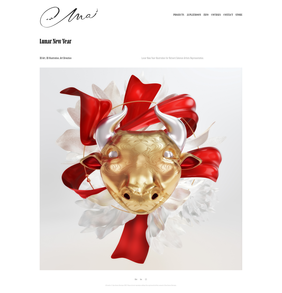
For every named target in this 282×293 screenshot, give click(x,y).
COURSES (216, 15)
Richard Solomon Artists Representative (186, 58)
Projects (178, 15)
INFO (206, 15)
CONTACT (228, 15)
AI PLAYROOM (194, 15)
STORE (238, 15)
